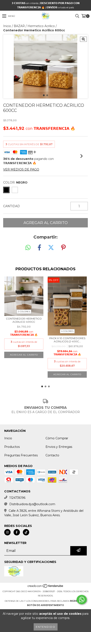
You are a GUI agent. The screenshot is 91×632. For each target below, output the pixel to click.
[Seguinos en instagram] (7, 532)
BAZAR (19, 26)
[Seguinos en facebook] (17, 532)
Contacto (52, 455)
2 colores (24, 311)
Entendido (45, 626)
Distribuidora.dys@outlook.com (32, 504)
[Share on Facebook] (39, 247)
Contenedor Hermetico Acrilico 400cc (24, 320)
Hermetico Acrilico (41, 26)
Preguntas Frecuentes (21, 455)
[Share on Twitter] (51, 247)
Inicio (7, 26)
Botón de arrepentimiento (45, 605)
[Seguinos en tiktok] (26, 532)
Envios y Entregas (59, 447)
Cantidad (11, 206)
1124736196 (17, 498)
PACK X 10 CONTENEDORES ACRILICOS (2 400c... (67, 340)
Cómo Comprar (57, 438)
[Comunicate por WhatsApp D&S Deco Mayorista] (82, 599)
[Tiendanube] (45, 587)
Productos (12, 447)
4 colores (67, 331)
